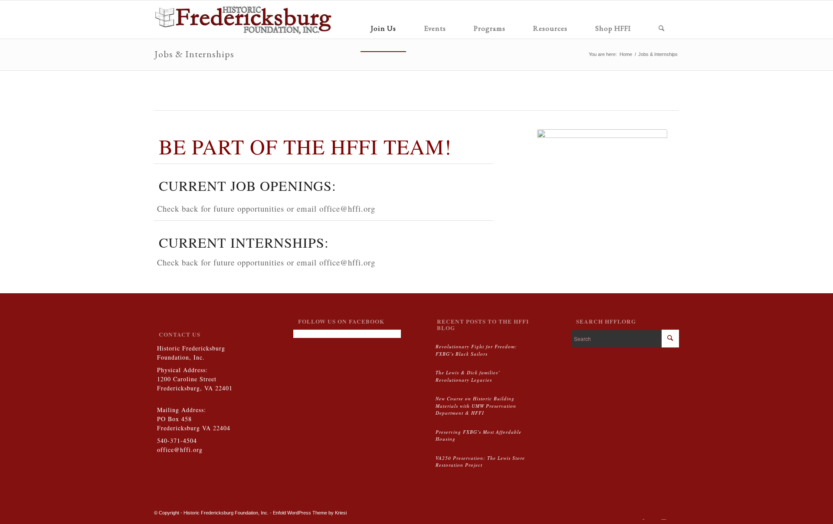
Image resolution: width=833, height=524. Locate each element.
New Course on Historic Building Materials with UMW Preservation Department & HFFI (476, 405)
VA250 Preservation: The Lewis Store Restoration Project (480, 461)
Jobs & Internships (194, 54)
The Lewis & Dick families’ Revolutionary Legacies (468, 376)
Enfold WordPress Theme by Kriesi (310, 512)
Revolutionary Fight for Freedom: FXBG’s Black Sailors (476, 350)
